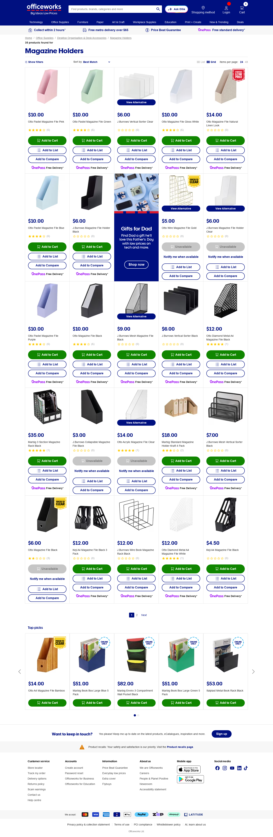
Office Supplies (44, 37)
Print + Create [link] (193, 22)
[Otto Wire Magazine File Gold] (181, 193)
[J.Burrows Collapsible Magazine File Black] (92, 407)
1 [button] (131, 615)
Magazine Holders (120, 37)
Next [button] (144, 615)
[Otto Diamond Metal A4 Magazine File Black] (225, 301)
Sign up (221, 734)
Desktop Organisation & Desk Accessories (81, 37)
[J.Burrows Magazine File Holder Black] (92, 193)
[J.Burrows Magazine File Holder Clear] (225, 193)
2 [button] (137, 615)
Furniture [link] (82, 22)
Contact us (34, 794)
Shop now (136, 264)
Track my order (37, 773)
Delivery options (37, 778)
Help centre (34, 800)
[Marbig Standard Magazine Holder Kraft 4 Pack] (181, 407)
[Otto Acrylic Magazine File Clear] (136, 407)
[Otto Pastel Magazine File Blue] (47, 193)
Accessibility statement (153, 789)
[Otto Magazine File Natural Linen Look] (225, 87)
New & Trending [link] (219, 22)
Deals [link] (240, 22)
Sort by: (77, 61)
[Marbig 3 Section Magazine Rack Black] (47, 407)
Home (28, 37)
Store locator (35, 767)
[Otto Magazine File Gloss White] (181, 87)
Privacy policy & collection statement (88, 824)
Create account (74, 767)
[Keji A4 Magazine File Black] (225, 515)
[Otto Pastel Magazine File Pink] (47, 87)
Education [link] (170, 22)
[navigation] (36, 22)
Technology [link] (36, 22)
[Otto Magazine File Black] (92, 301)
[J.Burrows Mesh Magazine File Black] (136, 301)
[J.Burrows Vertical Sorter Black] (181, 301)
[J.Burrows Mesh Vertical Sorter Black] (225, 407)
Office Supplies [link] (60, 22)
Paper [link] (100, 22)
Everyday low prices (114, 773)
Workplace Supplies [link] (144, 22)
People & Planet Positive (154, 778)
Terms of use (121, 824)
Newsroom (146, 783)
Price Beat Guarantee (115, 767)
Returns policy (36, 783)
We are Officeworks (151, 767)
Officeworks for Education (80, 783)
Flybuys (106, 783)
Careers (144, 773)
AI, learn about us (195, 824)
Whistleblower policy (169, 824)
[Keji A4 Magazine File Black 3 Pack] (92, 515)
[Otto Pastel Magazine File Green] (92, 87)
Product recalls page (180, 746)
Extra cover (109, 778)
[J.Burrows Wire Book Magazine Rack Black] (136, 515)
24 (241, 61)
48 (246, 61)
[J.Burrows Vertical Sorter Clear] (136, 87)
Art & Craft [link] (118, 22)
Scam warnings (37, 789)
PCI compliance (143, 824)
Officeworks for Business (79, 778)
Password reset (74, 773)
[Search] (158, 9)
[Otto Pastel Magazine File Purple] (47, 301)
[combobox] (115, 9)
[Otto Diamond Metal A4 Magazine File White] (181, 515)
